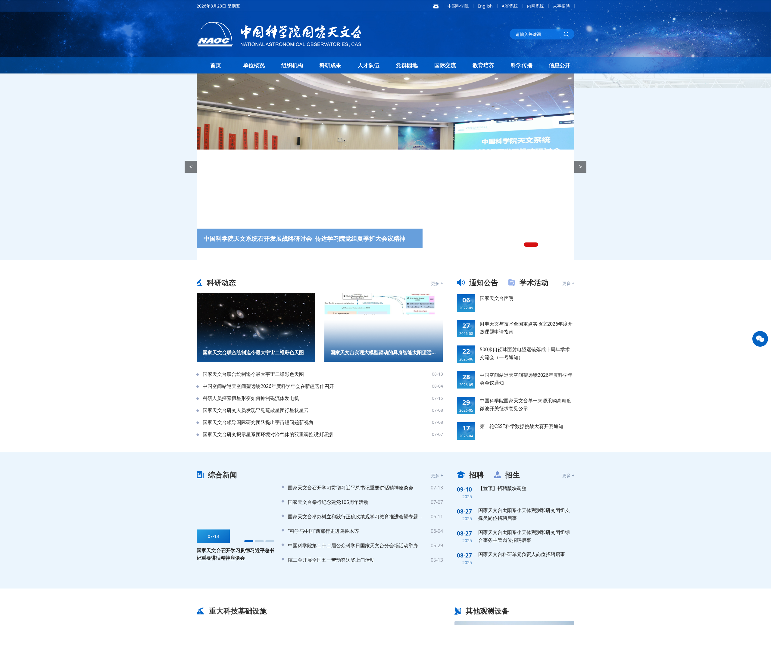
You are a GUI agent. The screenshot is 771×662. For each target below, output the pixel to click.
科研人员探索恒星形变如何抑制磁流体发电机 (251, 398)
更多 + (437, 283)
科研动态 (221, 282)
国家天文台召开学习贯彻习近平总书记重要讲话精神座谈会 (350, 487)
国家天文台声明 (496, 298)
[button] (526, 244)
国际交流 (445, 65)
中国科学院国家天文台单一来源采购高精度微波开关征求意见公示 (525, 404)
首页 (215, 65)
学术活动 (534, 282)
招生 (512, 474)
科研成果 (330, 65)
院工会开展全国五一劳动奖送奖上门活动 (331, 560)
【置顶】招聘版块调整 (502, 488)
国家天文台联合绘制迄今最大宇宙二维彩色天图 (253, 374)
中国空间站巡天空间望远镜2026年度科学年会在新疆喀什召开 (268, 386)
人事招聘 (561, 6)
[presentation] (191, 167)
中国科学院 (458, 6)
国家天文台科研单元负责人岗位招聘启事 (521, 554)
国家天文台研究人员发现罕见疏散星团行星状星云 (256, 410)
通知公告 (483, 282)
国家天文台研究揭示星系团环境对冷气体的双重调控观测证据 (268, 434)
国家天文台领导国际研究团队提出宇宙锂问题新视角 (258, 422)
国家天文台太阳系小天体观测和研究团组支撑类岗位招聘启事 (524, 514)
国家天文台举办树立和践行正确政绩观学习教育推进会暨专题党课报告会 (356, 516)
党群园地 (407, 65)
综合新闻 (222, 474)
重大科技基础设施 (238, 611)
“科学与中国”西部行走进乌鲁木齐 (323, 531)
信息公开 (559, 65)
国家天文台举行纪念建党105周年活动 (328, 502)
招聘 (476, 474)
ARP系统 (510, 6)
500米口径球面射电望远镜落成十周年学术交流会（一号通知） (525, 353)
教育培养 (483, 65)
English (485, 6)
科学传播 (521, 65)
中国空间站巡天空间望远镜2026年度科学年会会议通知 (526, 379)
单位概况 (254, 65)
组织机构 (292, 65)
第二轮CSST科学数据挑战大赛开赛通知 (521, 426)
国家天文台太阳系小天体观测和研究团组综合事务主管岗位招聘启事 (524, 536)
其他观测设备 (487, 611)
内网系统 (535, 6)
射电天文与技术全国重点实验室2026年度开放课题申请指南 (526, 327)
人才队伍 (368, 65)
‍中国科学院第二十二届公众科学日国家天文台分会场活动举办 (353, 545)
